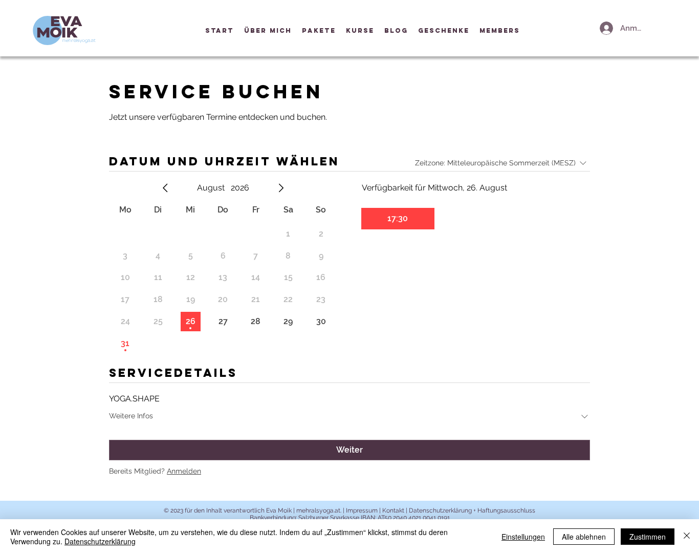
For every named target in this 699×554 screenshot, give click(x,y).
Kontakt (393, 510)
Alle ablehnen (584, 536)
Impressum (362, 510)
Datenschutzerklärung (100, 541)
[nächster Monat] (281, 188)
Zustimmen (647, 536)
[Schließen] (687, 536)
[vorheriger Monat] (165, 188)
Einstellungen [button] (523, 536)
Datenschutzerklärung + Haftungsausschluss (471, 510)
